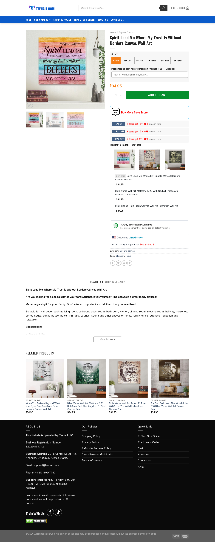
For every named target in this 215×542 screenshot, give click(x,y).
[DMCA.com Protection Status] (36, 520)
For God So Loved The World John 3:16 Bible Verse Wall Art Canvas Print (169, 406)
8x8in (116, 60)
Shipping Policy (62, 19)
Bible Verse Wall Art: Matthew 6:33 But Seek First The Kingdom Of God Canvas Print (86, 406)
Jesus (128, 256)
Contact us (117, 19)
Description (96, 281)
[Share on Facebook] (112, 263)
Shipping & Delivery (115, 281)
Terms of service (92, 460)
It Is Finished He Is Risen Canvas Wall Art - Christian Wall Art (146, 206)
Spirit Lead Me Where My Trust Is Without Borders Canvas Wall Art (147, 178)
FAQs (141, 466)
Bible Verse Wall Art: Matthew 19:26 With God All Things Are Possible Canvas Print (146, 193)
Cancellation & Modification (98, 454)
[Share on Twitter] (118, 263)
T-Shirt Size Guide (149, 436)
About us (103, 19)
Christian (120, 256)
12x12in (127, 60)
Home (28, 19)
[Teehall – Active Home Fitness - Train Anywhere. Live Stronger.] (50, 8)
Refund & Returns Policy (96, 448)
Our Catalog (41, 19)
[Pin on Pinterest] (124, 263)
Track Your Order (84, 19)
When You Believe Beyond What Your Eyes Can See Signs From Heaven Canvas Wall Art (43, 406)
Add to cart (157, 95)
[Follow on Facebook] (50, 512)
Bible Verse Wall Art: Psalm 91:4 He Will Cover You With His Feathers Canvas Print (127, 406)
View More (106, 339)
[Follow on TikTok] (58, 512)
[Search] (163, 8)
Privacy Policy (90, 442)
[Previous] (31, 69)
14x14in (139, 60)
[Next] (99, 69)
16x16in (152, 60)
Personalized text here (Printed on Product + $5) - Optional (143, 68)
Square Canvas (127, 32)
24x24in (165, 60)
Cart (140, 448)
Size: (114, 54)
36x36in (178, 60)
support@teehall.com (46, 465)
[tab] (96, 282)
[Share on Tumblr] (129, 263)
